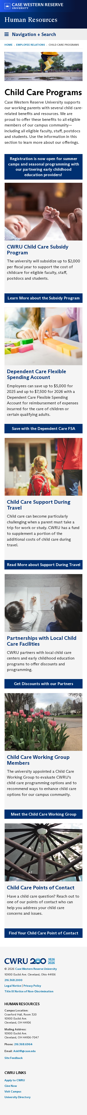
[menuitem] (43, 1080)
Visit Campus (12, 1091)
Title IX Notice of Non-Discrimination (28, 991)
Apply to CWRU (14, 1080)
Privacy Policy (32, 986)
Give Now (10, 1086)
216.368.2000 (13, 980)
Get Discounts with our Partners (43, 683)
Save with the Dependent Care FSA (43, 428)
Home (8, 44)
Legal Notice (12, 986)
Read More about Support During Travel (43, 564)
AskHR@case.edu (24, 1051)
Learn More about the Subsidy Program (43, 298)
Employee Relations (30, 44)
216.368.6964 (23, 1044)
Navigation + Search (29, 35)
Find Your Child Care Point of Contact (43, 933)
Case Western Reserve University (36, 969)
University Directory (17, 1097)
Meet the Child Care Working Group (43, 814)
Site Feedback (13, 1058)
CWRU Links (15, 1073)
